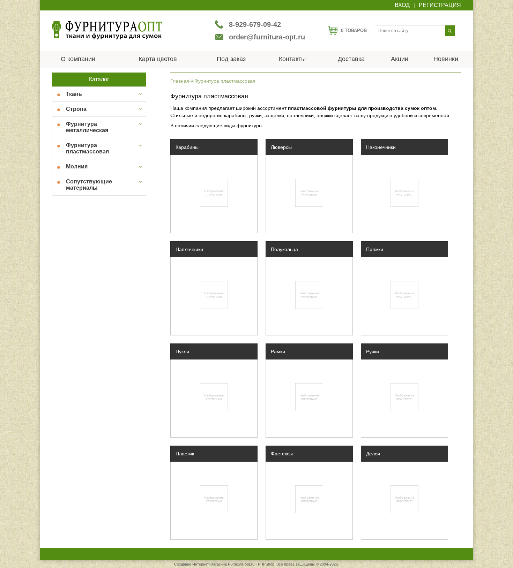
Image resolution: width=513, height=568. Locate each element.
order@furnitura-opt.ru (267, 37)
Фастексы (282, 453)
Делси (373, 453)
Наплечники (189, 249)
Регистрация (440, 5)
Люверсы (281, 147)
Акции (399, 58)
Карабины (187, 147)
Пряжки (374, 249)
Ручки (372, 351)
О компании (78, 58)
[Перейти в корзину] (332, 33)
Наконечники (381, 147)
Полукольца (284, 249)
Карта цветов (158, 58)
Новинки (445, 58)
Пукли (182, 351)
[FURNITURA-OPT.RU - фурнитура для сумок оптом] (107, 38)
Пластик (185, 453)
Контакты (292, 58)
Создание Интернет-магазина (200, 564)
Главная (179, 81)
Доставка (351, 58)
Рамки (278, 351)
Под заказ (231, 58)
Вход (402, 5)
